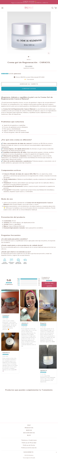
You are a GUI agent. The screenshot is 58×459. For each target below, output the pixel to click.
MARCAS (29, 430)
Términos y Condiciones (29, 440)
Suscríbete (29, 452)
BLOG (29, 435)
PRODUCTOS (29, 427)
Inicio (28, 59)
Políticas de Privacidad (29, 442)
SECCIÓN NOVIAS (29, 432)
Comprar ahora (29, 88)
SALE (29, 425)
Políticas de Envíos (29, 445)
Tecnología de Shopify (29, 457)
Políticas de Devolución (28, 447)
